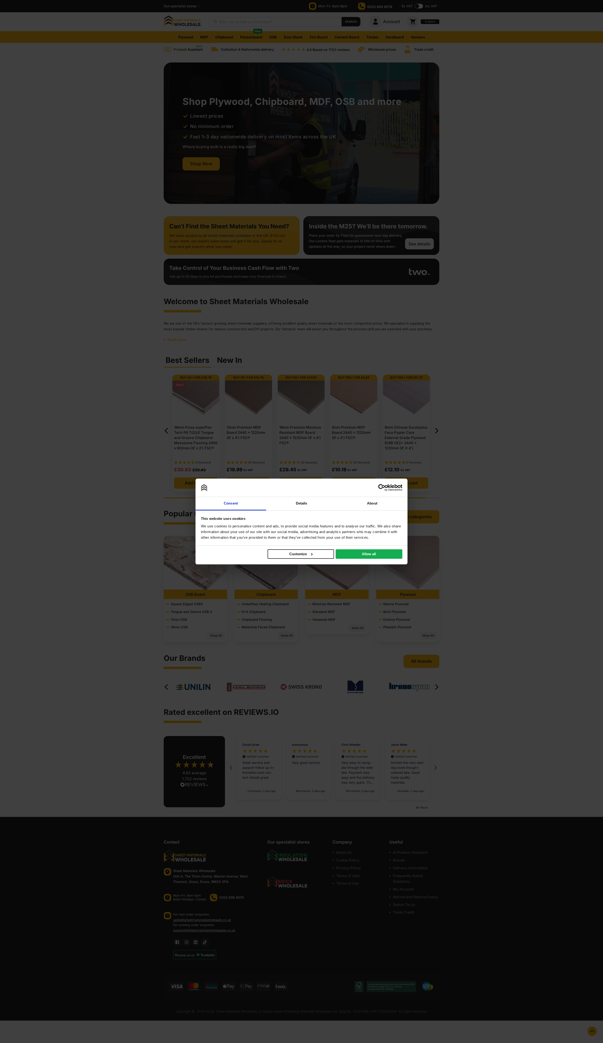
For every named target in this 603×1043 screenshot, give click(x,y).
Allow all (369, 554)
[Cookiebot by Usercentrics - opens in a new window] (381, 487)
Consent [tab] (231, 503)
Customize (298, 554)
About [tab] (372, 503)
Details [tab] (301, 503)
